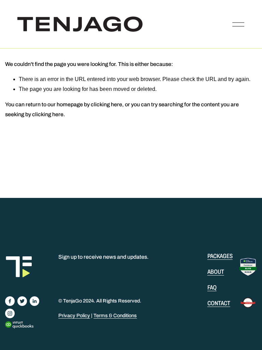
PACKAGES (220, 256)
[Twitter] (22, 301)
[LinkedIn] (34, 301)
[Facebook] (10, 301)
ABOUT (215, 271)
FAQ (212, 287)
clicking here (106, 104)
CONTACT (218, 303)
